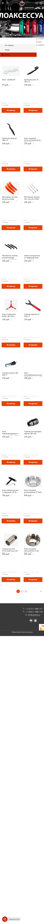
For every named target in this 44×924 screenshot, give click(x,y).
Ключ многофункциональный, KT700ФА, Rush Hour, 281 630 (33, 374)
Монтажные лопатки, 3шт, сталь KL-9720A (32, 198)
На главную (9, 45)
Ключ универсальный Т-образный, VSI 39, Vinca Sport (10, 491)
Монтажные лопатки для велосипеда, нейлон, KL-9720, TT (10, 257)
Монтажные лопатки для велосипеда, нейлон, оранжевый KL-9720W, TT (10, 198)
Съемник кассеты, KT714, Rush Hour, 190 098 (10, 550)
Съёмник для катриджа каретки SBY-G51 (32, 433)
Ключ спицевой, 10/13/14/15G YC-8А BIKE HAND (31, 550)
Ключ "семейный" (8, 80)
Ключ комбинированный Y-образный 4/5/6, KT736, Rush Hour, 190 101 (10, 433)
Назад (7, 50)
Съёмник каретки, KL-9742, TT (32, 315)
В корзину (11, 110)
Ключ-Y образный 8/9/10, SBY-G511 (9, 315)
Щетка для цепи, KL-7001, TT (31, 81)
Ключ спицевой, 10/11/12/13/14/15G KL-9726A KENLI (32, 139)
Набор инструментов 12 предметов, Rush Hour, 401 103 (32, 257)
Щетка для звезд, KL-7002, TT (9, 139)
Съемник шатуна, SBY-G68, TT (10, 374)
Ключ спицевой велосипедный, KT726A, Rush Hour (33, 491)
